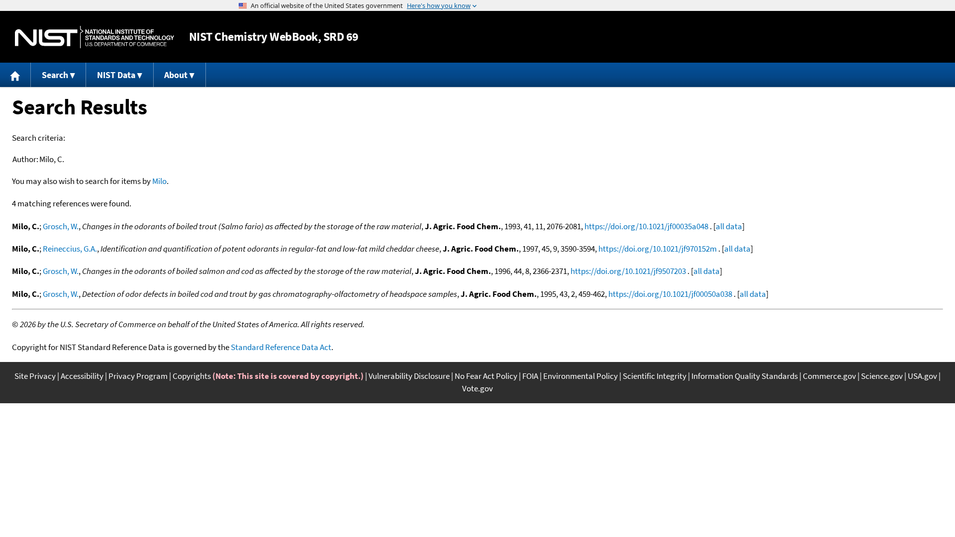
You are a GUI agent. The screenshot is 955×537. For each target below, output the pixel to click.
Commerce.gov (829, 375)
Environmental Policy (580, 375)
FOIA (530, 375)
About (176, 75)
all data (729, 226)
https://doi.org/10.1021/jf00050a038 (670, 293)
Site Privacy (35, 375)
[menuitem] (15, 75)
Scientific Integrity (654, 375)
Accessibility (82, 375)
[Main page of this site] (15, 75)
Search (55, 75)
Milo (159, 181)
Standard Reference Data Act (281, 347)
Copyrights (192, 375)
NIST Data (116, 75)
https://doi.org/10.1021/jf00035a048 (646, 226)
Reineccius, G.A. (70, 248)
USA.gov (922, 375)
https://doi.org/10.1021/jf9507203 (628, 271)
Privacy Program (138, 375)
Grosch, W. (61, 226)
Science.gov (882, 375)
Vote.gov (477, 388)
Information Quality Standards (744, 375)
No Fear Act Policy (486, 375)
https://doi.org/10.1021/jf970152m (657, 248)
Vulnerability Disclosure (409, 375)
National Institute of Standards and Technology (94, 37)
